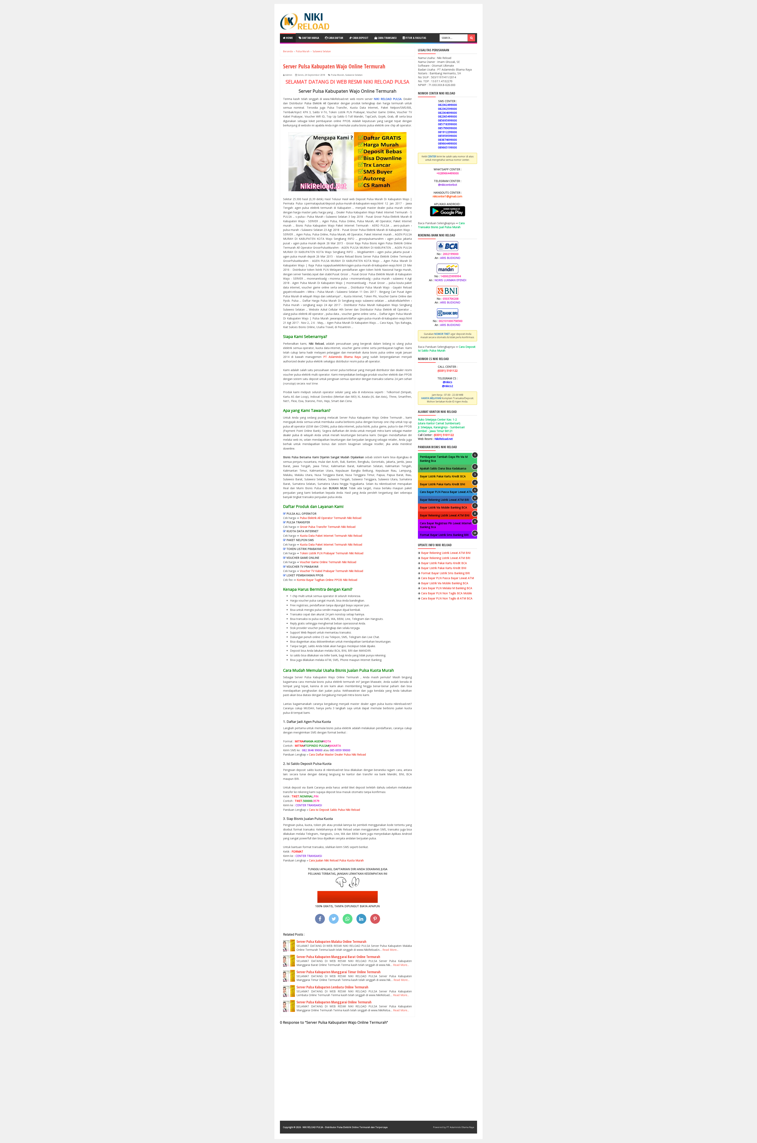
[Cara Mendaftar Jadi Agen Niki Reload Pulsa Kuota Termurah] (347, 902)
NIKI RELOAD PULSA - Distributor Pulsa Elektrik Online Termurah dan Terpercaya (345, 1127)
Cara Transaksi (387, 38)
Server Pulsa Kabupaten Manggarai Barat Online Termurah (338, 956)
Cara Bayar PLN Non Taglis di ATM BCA (446, 598)
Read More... (390, 950)
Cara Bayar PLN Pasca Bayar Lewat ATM (446, 492)
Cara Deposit (360, 38)
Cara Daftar (335, 38)
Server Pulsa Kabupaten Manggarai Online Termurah (333, 1002)
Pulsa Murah (337, 74)
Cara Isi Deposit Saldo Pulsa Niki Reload (334, 810)
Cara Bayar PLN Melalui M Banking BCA (446, 588)
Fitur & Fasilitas (415, 38)
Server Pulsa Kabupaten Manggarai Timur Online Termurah (338, 971)
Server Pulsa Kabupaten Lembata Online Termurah (332, 987)
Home (289, 38)
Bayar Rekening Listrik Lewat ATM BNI (444, 515)
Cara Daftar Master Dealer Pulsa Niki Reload (337, 754)
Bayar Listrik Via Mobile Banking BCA (443, 507)
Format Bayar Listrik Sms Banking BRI (444, 535)
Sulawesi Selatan (354, 74)
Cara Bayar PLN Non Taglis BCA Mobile (446, 593)
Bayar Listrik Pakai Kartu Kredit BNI (442, 484)
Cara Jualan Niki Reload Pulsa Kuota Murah (336, 860)
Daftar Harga (310, 38)
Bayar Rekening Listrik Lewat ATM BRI (444, 500)
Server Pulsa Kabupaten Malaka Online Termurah (331, 941)
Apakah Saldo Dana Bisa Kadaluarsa (443, 468)
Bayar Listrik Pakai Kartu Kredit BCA (443, 476)
